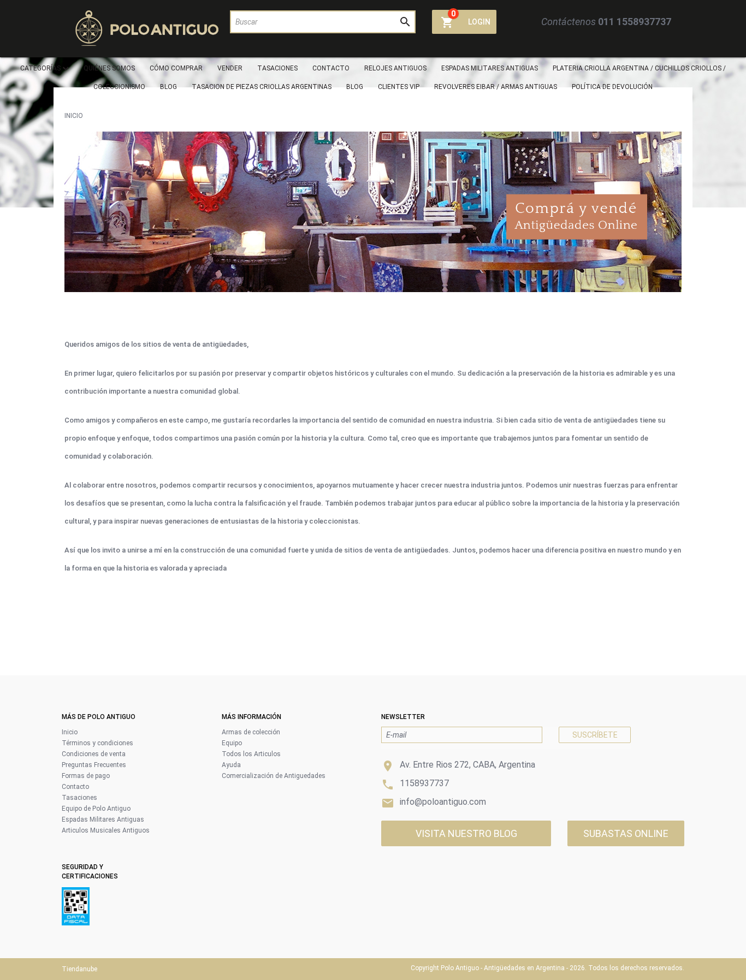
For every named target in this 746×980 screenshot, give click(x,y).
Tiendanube (79, 969)
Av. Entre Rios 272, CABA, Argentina (467, 764)
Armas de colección (251, 732)
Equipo (232, 743)
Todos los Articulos (251, 754)
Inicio (73, 116)
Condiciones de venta (94, 754)
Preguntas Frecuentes (94, 765)
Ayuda (231, 765)
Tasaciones (79, 797)
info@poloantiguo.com (443, 802)
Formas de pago (86, 776)
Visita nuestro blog (466, 833)
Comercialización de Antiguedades (273, 776)
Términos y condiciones (97, 743)
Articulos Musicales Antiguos (106, 830)
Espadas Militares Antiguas (103, 819)
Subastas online (625, 833)
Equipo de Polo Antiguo (96, 808)
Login (479, 21)
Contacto (75, 787)
